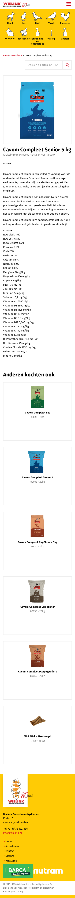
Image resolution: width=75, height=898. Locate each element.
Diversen (65, 39)
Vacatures (11, 861)
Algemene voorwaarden (15, 888)
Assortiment (16, 56)
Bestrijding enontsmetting (37, 41)
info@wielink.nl (12, 833)
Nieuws (9, 856)
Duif (37, 23)
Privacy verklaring (14, 892)
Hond (10, 23)
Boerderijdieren (23, 39)
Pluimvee (65, 23)
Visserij (51, 39)
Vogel (51, 23)
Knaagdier (10, 39)
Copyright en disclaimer (41, 888)
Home (6, 56)
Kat (23, 23)
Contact (9, 851)
